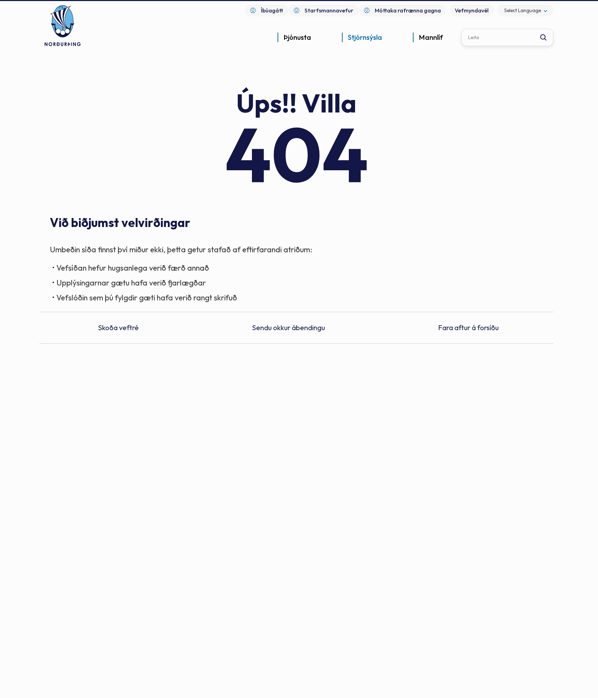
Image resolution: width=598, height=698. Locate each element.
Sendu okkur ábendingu (288, 327)
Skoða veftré (118, 327)
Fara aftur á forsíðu (468, 327)
